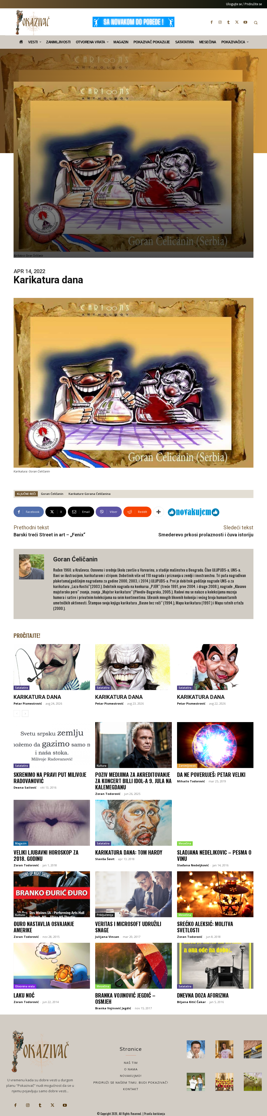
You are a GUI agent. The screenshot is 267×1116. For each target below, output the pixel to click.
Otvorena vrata (25, 986)
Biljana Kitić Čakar (191, 1002)
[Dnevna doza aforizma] (215, 966)
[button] (256, 22)
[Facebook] (212, 22)
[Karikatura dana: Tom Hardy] (133, 823)
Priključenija (105, 915)
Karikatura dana (37, 697)
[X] (237, 22)
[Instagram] (220, 22)
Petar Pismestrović (28, 703)
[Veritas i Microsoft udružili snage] (133, 894)
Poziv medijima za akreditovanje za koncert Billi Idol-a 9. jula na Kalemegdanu (133, 781)
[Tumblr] (228, 22)
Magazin (21, 843)
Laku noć (24, 995)
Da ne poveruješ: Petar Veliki (211, 774)
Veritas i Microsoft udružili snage (128, 927)
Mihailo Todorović (191, 781)
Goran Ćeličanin (52, 494)
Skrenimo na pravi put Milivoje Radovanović (50, 778)
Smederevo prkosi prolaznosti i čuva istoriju (205, 534)
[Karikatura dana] (52, 667)
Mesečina (185, 843)
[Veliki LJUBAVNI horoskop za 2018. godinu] (52, 823)
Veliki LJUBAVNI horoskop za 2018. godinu (46, 855)
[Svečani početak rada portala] (224, 1082)
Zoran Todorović (107, 794)
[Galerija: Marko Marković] (253, 1082)
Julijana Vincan (107, 937)
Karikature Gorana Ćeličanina (90, 494)
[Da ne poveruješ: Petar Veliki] (215, 745)
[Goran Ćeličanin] (33, 584)
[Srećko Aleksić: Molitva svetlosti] (215, 894)
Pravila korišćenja (154, 1114)
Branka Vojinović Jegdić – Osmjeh (125, 998)
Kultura (101, 765)
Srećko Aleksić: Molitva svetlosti (205, 927)
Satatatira (21, 687)
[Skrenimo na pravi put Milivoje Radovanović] (52, 745)
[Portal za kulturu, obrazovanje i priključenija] (33, 22)
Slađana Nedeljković (193, 865)
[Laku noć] (52, 966)
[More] (158, 512)
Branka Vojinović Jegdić (113, 1008)
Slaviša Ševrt (104, 859)
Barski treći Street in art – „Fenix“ (49, 534)
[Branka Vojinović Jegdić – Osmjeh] (133, 966)
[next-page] (25, 713)
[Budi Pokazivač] (196, 1082)
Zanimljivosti (187, 765)
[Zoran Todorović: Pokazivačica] (253, 1049)
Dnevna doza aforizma (203, 995)
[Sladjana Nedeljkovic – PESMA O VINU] (215, 823)
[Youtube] (245, 22)
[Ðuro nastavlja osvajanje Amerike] (52, 894)
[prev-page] (17, 713)
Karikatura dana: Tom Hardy (128, 852)
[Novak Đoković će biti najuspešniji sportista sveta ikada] (196, 1049)
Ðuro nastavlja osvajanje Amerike (44, 927)
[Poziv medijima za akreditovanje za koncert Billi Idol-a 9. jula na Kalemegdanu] (133, 745)
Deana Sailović (25, 787)
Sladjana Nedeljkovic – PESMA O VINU (214, 855)
